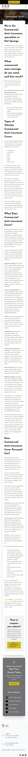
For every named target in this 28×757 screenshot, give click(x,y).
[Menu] (25, 7)
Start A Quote (13, 2)
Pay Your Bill (12, 708)
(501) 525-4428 (9, 745)
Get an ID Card (13, 704)
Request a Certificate (15, 701)
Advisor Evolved (21, 750)
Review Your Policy (14, 712)
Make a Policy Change (15, 697)
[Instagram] (25, 755)
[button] (14, 645)
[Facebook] (20, 755)
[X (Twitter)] (23, 755)
